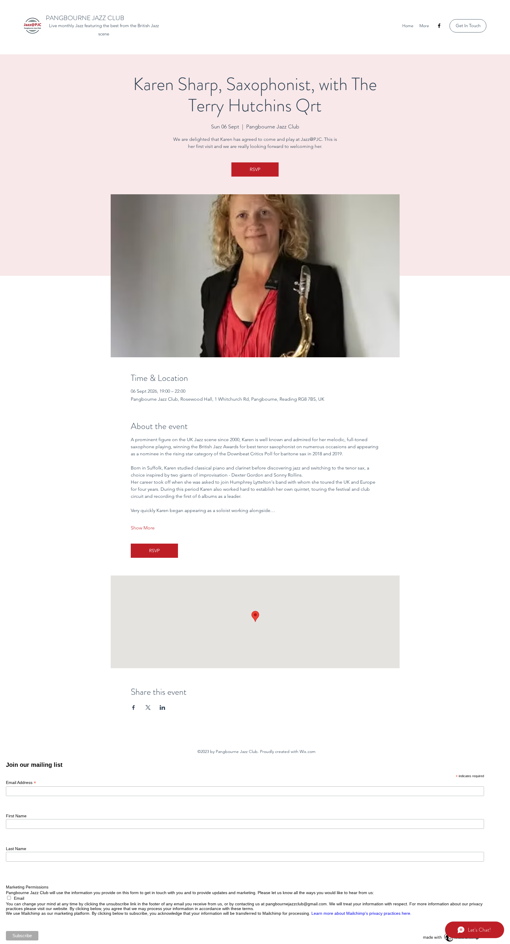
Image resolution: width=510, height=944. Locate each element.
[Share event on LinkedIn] (162, 707)
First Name (16, 815)
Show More (143, 528)
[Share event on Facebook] (133, 707)
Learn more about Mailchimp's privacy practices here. (361, 913)
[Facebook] (439, 26)
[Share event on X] (148, 707)
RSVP (255, 169)
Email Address (21, 782)
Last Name (16, 848)
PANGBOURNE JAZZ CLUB (85, 17)
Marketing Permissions (27, 887)
